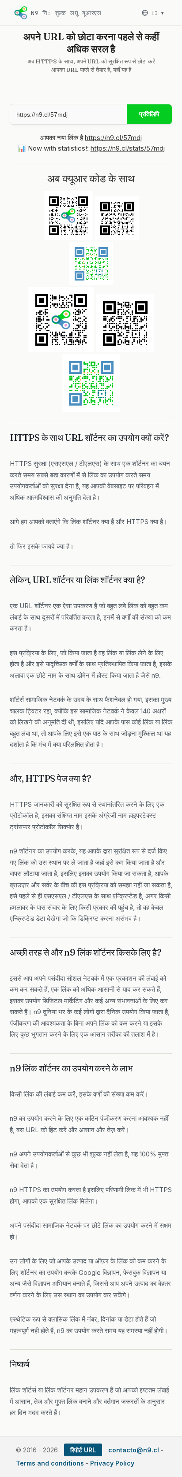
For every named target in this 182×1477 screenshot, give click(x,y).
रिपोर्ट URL (83, 1450)
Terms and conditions (50, 1463)
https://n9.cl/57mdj (113, 137)
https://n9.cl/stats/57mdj (128, 148)
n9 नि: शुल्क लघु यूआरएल (66, 13)
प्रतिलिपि (149, 114)
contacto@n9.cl (133, 1450)
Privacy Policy (112, 1463)
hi (157, 13)
